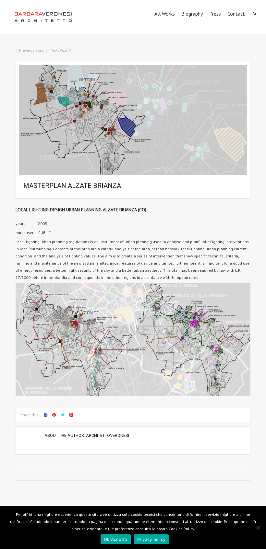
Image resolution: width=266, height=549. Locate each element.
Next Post (59, 50)
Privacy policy (151, 539)
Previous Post (31, 50)
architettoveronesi (107, 435)
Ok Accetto (115, 539)
